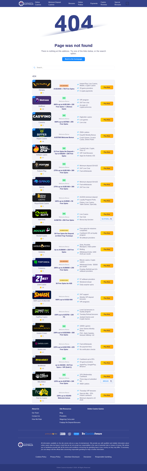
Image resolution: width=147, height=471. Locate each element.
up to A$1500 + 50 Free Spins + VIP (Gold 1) (64, 366)
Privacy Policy (55, 457)
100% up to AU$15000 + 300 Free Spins (64, 334)
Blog (61, 413)
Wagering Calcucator (67, 419)
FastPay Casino (41, 317)
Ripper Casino (42, 139)
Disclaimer (87, 457)
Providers (63, 416)
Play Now (107, 87)
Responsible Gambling (103, 457)
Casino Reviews (104, 3)
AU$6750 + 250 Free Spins (64, 220)
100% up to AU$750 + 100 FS (64, 316)
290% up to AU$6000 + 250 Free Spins (64, 269)
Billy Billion (42, 382)
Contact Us (36, 416)
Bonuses (72, 3)
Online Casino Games (95, 409)
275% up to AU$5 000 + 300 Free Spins (64, 172)
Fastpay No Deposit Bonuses (70, 422)
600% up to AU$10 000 (64, 299)
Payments (94, 3)
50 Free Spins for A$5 (64, 283)
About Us (35, 409)
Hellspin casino (41, 155)
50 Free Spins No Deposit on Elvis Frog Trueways (64, 235)
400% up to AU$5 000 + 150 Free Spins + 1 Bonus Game (64, 107)
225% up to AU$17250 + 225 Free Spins (64, 348)
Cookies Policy (41, 457)
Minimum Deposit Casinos (54, 3)
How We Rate (37, 419)
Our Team (35, 413)
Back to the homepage (73, 59)
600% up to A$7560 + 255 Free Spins (64, 123)
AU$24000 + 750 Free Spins (64, 89)
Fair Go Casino (41, 398)
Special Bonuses (118, 3)
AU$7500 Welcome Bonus (64, 137)
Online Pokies (80, 3)
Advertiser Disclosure (72, 457)
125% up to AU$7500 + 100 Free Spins (64, 382)
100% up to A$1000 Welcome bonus (64, 397)
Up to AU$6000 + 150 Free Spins (64, 251)
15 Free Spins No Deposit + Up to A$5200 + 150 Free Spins (64, 154)
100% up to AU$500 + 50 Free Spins (64, 202)
